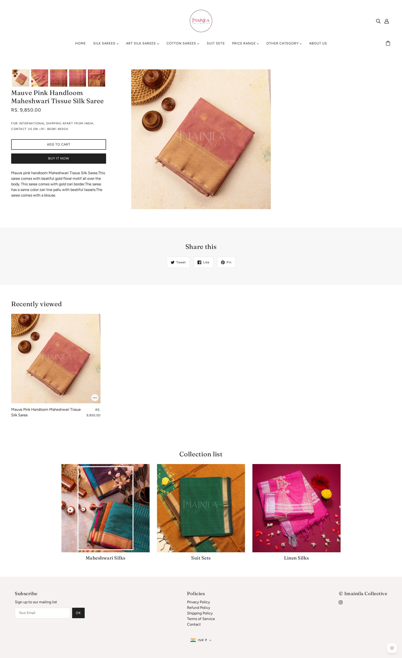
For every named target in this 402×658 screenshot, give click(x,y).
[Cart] (389, 43)
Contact (194, 624)
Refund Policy (198, 607)
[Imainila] (201, 20)
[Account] (386, 21)
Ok (78, 613)
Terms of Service (201, 619)
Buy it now (58, 158)
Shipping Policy (200, 613)
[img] (378, 21)
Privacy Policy (198, 602)
